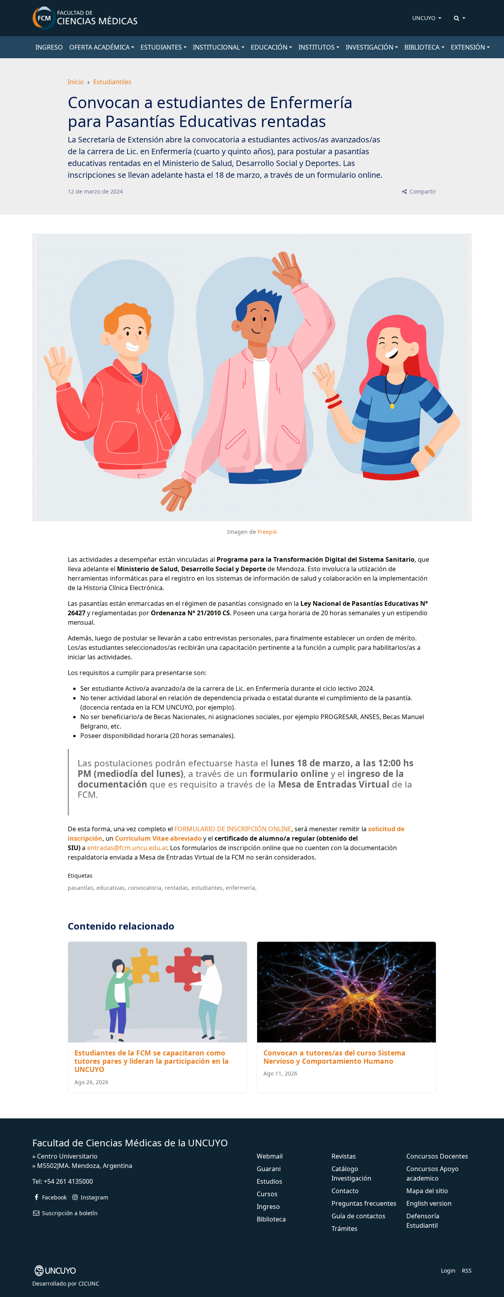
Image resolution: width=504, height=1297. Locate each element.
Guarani (269, 1168)
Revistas (344, 1156)
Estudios (269, 1181)
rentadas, (177, 887)
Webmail (270, 1156)
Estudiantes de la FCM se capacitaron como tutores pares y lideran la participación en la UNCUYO (151, 1061)
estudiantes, (207, 887)
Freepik (267, 531)
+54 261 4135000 (68, 1181)
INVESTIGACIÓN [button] (369, 47)
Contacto (345, 1190)
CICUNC (88, 1283)
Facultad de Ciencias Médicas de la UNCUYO (130, 1142)
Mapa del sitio (427, 1190)
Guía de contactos (358, 1216)
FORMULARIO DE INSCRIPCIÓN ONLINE (232, 829)
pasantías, (81, 887)
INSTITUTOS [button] (316, 47)
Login (448, 1270)
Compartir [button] (422, 191)
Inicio (76, 81)
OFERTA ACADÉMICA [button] (99, 47)
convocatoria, (145, 887)
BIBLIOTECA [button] (421, 47)
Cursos (267, 1194)
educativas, (111, 887)
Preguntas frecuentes (364, 1203)
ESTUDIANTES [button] (161, 47)
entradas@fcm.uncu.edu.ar (127, 847)
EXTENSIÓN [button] (468, 47)
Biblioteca (271, 1219)
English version (429, 1203)
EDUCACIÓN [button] (269, 47)
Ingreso (268, 1206)
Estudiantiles (112, 81)
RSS (467, 1270)
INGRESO (49, 47)
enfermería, (241, 887)
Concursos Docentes (437, 1156)
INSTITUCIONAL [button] (216, 47)
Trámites (345, 1228)
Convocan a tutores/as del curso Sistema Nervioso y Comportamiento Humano (334, 1057)
